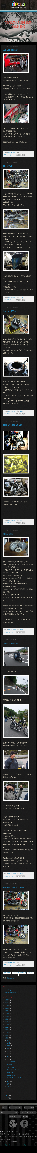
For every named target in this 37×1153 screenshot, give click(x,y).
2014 (7, 1030)
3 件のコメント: (9, 155)
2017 (7, 1021)
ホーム (4, 1108)
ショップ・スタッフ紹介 (27, 1112)
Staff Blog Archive (10, 992)
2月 (8, 1086)
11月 (8, 1043)
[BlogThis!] (19, 155)
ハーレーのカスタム (15, 1108)
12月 (8, 1040)
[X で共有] (21, 155)
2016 (7, 1024)
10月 (8, 1046)
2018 (7, 1019)
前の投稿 (30, 972)
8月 (8, 1051)
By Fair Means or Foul (13, 887)
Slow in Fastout (10, 643)
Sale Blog (8, 990)
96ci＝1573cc (9, 311)
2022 (7, 1008)
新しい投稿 (7, 972)
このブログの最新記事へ (19, 973)
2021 (7, 1011)
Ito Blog (25, 1116)
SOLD (7, 1098)
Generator (8, 534)
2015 (7, 1027)
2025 (7, 1000)
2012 (7, 1035)
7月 (8, 1054)
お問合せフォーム (14, 1116)
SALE (6, 1095)
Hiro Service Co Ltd (12, 425)
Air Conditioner (10, 50)
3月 (8, 1084)
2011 (7, 1038)
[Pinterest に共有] (24, 155)
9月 (8, 1048)
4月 (8, 1081)
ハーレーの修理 (29, 1108)
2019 (7, 1016)
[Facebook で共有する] (23, 155)
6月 (8, 1056)
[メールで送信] (17, 155)
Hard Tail (7, 166)
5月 (8, 1059)
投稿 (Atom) (10, 978)
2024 (7, 1003)
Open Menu (3, 6)
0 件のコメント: (9, 300)
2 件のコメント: (9, 876)
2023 (7, 1005)
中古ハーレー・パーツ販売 (9, 1112)
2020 (7, 1013)
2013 (7, 1032)
